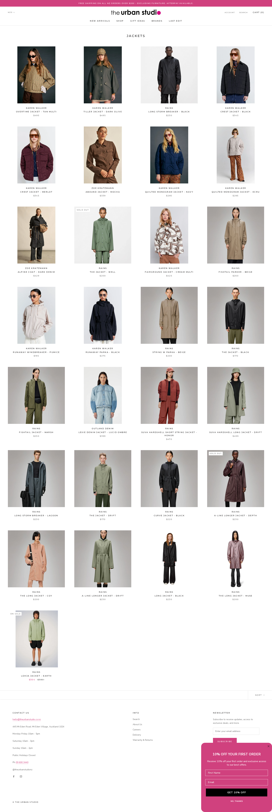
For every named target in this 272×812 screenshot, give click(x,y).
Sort (259, 695)
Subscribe (225, 741)
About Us (137, 724)
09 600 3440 (22, 762)
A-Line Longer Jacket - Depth (235, 515)
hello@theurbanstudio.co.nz (27, 719)
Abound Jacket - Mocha (103, 192)
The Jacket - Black (235, 352)
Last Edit (175, 21)
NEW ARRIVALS (100, 21)
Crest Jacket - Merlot (36, 192)
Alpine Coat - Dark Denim (36, 272)
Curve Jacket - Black (169, 515)
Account (230, 12)
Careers (137, 729)
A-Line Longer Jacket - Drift (103, 596)
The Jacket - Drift (103, 515)
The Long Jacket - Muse (235, 596)
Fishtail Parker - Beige (235, 272)
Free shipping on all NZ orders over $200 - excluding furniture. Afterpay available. (136, 3)
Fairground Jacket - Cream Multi (169, 272)
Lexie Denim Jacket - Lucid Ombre (103, 432)
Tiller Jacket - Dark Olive (103, 111)
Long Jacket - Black (169, 596)
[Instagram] (21, 776)
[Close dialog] (268, 746)
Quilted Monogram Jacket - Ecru (236, 192)
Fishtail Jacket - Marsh (36, 432)
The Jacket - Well (103, 272)
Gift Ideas (137, 21)
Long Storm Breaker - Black (169, 111)
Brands (157, 21)
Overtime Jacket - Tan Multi (36, 111)
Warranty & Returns (143, 740)
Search (243, 12)
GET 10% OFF (236, 792)
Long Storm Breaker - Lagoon (36, 515)
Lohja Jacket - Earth (36, 676)
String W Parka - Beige (169, 352)
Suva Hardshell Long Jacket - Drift (235, 432)
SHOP (120, 21)
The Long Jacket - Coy (36, 596)
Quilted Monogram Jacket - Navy (169, 192)
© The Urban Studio (26, 802)
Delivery (137, 734)
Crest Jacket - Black (236, 111)
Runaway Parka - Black (103, 352)
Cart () (258, 12)
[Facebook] (14, 776)
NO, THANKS (237, 801)
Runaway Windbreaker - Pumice (36, 352)
